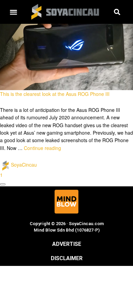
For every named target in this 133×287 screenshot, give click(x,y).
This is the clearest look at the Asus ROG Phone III (54, 93)
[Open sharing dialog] (2, 184)
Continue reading (42, 148)
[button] (13, 12)
